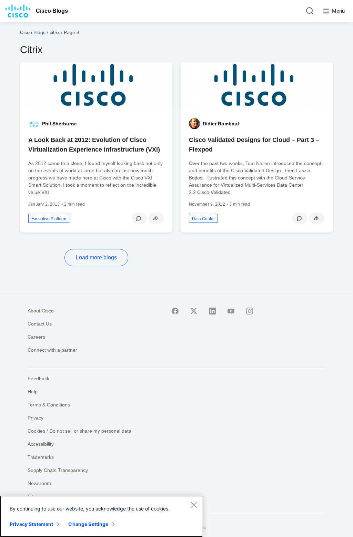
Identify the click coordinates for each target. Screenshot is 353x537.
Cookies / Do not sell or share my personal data (79, 431)
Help (33, 391)
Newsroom (39, 483)
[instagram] (249, 311)
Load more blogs (96, 257)
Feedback (38, 378)
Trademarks (41, 457)
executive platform (48, 219)
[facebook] (175, 311)
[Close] (193, 504)
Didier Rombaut (221, 123)
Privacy (35, 418)
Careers (36, 337)
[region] (101, 516)
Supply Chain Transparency (58, 470)
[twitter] (193, 311)
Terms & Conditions (49, 404)
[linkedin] (212, 311)
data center (203, 219)
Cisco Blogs (52, 11)
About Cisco (41, 310)
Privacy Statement (31, 524)
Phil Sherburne (59, 123)
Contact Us (40, 324)
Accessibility (41, 444)
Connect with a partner (52, 350)
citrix (55, 32)
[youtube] (231, 311)
